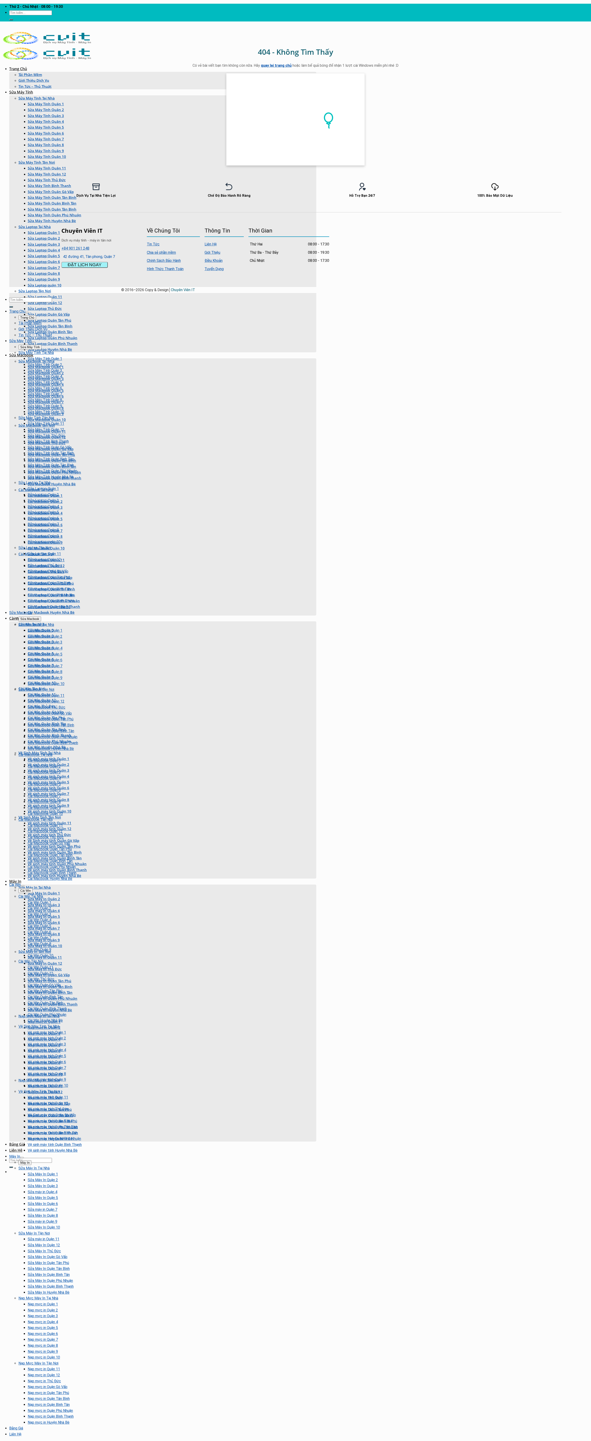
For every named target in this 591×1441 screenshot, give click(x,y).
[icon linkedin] (324, 230)
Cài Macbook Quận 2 (44, 766)
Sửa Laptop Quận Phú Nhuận (52, 337)
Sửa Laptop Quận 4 (44, 250)
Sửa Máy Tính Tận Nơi (36, 162)
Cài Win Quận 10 (40, 955)
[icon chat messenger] (328, 230)
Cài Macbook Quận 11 (45, 825)
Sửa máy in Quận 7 (42, 1209)
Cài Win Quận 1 (39, 902)
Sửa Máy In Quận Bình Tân (49, 1274)
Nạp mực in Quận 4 (43, 1322)
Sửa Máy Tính (21, 92)
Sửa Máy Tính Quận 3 (46, 115)
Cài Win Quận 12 (40, 973)
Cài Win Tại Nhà (30, 896)
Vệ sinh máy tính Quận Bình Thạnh (55, 1144)
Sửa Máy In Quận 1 (44, 893)
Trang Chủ (18, 68)
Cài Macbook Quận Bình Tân (50, 861)
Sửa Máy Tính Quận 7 (46, 139)
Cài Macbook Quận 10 (45, 814)
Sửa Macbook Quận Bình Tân (51, 731)
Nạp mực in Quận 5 (43, 1328)
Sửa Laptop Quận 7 (44, 267)
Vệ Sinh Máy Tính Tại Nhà (38, 1026)
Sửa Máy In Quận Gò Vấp (47, 1257)
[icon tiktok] (327, 230)
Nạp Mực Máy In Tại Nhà (38, 1298)
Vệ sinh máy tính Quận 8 (47, 1074)
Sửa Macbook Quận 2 (45, 636)
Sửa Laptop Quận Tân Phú (49, 320)
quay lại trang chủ (276, 65)
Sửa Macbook (21, 355)
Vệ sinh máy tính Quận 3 (47, 1044)
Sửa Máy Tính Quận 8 (46, 144)
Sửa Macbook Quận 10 (46, 684)
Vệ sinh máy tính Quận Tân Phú (52, 1121)
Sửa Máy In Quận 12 (45, 963)
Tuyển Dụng (214, 269)
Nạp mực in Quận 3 (43, 1316)
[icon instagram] (325, 230)
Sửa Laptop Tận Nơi (34, 291)
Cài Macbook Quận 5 (44, 784)
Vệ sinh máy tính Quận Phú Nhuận (54, 1138)
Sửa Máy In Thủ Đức (44, 1251)
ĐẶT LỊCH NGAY (85, 264)
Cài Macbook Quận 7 (44, 796)
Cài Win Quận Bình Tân (45, 997)
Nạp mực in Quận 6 (43, 1334)
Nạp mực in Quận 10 (44, 1357)
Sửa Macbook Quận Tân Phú (50, 719)
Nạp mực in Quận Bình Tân (49, 1404)
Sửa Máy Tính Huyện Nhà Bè (52, 220)
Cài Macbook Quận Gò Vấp (49, 843)
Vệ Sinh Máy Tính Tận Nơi (39, 817)
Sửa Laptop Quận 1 (44, 232)
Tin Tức (153, 244)
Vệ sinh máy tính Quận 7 (47, 1068)
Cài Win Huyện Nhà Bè (45, 1020)
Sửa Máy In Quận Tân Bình (49, 1268)
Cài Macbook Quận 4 (44, 778)
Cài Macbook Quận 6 (44, 790)
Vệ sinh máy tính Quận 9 (47, 1079)
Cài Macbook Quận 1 (44, 760)
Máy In (15, 881)
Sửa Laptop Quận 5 (44, 256)
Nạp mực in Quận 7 (43, 1339)
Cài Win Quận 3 (39, 914)
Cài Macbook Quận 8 (44, 802)
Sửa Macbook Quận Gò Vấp (50, 713)
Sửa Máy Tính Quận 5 (46, 127)
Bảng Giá (17, 1144)
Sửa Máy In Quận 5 (43, 1198)
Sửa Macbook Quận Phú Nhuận (52, 737)
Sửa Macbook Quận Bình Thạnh (53, 743)
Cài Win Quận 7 (39, 938)
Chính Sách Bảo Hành (164, 260)
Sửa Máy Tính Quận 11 (47, 168)
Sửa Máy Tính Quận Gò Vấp (50, 447)
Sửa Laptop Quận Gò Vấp (49, 314)
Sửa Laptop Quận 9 (44, 279)
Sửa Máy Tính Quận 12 (47, 174)
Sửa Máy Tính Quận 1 (46, 104)
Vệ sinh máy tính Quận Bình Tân (53, 1133)
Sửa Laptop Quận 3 (44, 244)
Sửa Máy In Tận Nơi (34, 1233)
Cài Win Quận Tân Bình (45, 1003)
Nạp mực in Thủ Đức (44, 1381)
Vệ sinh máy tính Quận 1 (47, 1032)
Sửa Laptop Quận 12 (45, 302)
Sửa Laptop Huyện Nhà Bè (50, 349)
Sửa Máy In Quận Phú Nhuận (50, 1280)
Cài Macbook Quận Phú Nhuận (52, 867)
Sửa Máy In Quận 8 (43, 1215)
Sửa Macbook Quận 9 (45, 678)
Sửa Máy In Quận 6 (43, 1204)
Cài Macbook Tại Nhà (35, 754)
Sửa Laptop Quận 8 (44, 273)
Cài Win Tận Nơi (30, 961)
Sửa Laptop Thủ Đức (45, 308)
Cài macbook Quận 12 (45, 831)
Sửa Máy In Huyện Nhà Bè (48, 1292)
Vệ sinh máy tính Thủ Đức (48, 1109)
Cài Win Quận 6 (39, 932)
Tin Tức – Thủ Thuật (34, 86)
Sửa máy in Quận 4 (42, 1192)
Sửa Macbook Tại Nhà (36, 624)
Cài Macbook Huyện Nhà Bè (51, 612)
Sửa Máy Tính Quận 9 (46, 150)
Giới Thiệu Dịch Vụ (33, 80)
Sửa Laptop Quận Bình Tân (50, 331)
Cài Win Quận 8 (39, 944)
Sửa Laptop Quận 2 (44, 238)
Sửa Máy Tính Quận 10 (47, 156)
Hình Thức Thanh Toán (165, 269)
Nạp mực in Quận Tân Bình (49, 1398)
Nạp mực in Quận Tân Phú (48, 1393)
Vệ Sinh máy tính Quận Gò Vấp (52, 1115)
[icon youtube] (321, 230)
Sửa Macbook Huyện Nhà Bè (52, 484)
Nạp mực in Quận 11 (44, 1369)
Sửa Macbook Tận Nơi (36, 689)
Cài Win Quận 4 (39, 920)
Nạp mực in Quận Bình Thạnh (51, 1416)
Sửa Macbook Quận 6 (45, 660)
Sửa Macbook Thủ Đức (46, 707)
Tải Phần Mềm (30, 74)
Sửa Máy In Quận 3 (43, 1186)
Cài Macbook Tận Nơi (35, 819)
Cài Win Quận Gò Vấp (44, 985)
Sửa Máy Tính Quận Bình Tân (51, 459)
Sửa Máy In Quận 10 (44, 1227)
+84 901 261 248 (75, 248)
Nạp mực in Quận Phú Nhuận (50, 1410)
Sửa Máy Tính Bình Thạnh (48, 441)
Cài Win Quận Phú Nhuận (47, 1014)
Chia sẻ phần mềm (161, 252)
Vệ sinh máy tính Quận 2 (47, 1038)
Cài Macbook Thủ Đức (46, 837)
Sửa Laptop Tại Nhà (34, 226)
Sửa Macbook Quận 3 (45, 642)
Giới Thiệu (212, 252)
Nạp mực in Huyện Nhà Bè (48, 1422)
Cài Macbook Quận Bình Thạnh (52, 873)
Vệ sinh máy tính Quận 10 (48, 1085)
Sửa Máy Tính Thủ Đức (47, 180)
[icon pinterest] (323, 230)
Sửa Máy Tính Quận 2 (46, 109)
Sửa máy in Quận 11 (43, 1239)
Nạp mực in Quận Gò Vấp (47, 1387)
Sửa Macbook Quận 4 (45, 648)
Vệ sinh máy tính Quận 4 (47, 1050)
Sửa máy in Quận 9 (42, 1221)
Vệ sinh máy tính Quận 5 (47, 1056)
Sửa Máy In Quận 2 (44, 899)
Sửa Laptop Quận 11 (44, 554)
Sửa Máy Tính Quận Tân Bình (52, 209)
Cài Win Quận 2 (39, 908)
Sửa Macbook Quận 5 (45, 654)
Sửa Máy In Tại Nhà (34, 887)
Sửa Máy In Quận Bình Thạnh (51, 1286)
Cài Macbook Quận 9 (44, 808)
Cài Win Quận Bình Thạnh (47, 1008)
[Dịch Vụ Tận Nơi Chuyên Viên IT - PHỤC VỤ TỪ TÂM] (47, 43)
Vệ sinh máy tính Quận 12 (48, 1103)
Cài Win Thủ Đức (41, 979)
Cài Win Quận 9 (39, 949)
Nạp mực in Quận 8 (43, 1345)
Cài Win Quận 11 (40, 967)
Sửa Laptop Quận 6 (44, 261)
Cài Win (15, 884)
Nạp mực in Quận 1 (43, 1304)
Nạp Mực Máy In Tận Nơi (38, 1363)
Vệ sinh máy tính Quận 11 (48, 1097)
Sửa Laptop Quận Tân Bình (50, 326)
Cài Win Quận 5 (39, 926)
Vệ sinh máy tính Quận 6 (47, 1062)
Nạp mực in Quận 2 (43, 1310)
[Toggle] (27, 312)
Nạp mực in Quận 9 (43, 1351)
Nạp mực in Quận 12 (44, 1375)
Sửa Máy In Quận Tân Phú (48, 1263)
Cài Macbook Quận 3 (44, 772)
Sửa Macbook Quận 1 (45, 630)
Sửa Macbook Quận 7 (45, 666)
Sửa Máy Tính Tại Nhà (36, 98)
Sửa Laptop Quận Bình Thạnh (53, 343)
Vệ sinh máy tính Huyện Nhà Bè (53, 1150)
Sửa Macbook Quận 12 (46, 701)
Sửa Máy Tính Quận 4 (46, 121)
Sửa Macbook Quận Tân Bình (51, 725)
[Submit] (11, 19)
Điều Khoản (214, 260)
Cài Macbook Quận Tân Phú (50, 849)
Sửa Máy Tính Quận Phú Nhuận (54, 215)
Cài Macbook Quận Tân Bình (50, 855)
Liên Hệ (15, 1150)
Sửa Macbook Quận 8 (45, 672)
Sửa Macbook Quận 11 (46, 695)
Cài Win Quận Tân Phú (45, 991)
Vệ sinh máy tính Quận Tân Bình (53, 1127)
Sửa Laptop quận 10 (44, 285)
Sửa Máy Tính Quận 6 (46, 133)
